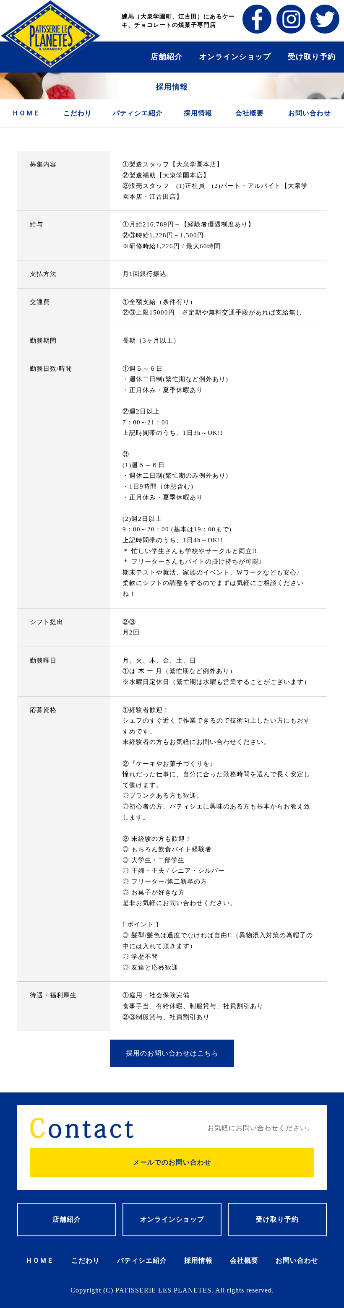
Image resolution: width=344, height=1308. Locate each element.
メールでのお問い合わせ (172, 1162)
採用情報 (198, 113)
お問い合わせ (309, 113)
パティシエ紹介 (138, 113)
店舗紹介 (166, 56)
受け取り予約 (312, 56)
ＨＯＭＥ (26, 113)
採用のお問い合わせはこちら (172, 1053)
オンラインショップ (235, 56)
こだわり (77, 113)
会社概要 (249, 113)
